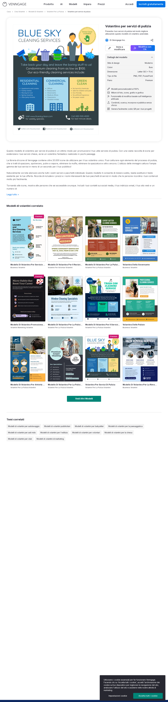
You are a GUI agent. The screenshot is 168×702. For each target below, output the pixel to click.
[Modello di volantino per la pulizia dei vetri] (65, 298)
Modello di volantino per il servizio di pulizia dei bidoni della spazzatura (102, 324)
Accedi (129, 4)
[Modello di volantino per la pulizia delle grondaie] (102, 238)
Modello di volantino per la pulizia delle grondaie (102, 264)
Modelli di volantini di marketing (50, 439)
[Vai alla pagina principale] (14, 4)
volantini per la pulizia (55, 12)
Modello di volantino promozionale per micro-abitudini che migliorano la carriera (27, 324)
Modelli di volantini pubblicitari (57, 426)
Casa (9, 12)
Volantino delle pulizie (134, 324)
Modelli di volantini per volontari (86, 432)
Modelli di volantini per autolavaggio (24, 426)
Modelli (73, 4)
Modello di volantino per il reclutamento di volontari (65, 264)
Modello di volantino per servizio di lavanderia (27, 264)
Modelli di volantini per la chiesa (118, 432)
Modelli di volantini (36, 12)
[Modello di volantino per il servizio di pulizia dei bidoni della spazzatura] (102, 298)
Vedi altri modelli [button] (84, 398)
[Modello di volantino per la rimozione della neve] (140, 358)
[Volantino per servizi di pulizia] (102, 358)
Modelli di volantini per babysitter (89, 426)
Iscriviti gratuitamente (151, 4)
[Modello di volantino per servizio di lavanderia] (27, 238)
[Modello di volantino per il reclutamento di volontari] (65, 238)
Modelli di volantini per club (20, 439)
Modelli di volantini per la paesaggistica (125, 426)
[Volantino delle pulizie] (140, 298)
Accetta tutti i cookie (148, 696)
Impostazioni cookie (118, 696)
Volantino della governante (136, 264)
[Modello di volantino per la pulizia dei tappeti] (65, 358)
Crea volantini (19, 12)
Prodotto (49, 4)
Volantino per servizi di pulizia (100, 384)
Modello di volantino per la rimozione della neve (140, 384)
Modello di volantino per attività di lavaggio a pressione (27, 384)
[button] (117, 48)
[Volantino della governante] (140, 238)
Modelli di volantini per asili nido (22, 432)
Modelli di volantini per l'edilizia (54, 432)
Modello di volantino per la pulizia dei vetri (65, 324)
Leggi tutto (13, 194)
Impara (87, 4)
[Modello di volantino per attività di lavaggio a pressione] (27, 358)
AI (61, 4)
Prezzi (101, 4)
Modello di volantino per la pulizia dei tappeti (65, 384)
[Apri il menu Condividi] (152, 40)
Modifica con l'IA (144, 48)
